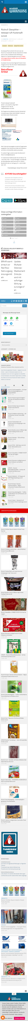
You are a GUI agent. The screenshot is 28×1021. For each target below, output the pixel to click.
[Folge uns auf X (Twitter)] (19, 301)
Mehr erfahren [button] (18, 1014)
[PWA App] (12, 301)
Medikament (10, 45)
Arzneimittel (4, 25)
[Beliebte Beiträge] (14, 385)
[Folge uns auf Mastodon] (14, 301)
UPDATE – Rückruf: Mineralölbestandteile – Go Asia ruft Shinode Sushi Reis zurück (16, 469)
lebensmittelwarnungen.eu (7, 872)
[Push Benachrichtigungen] (3, 1018)
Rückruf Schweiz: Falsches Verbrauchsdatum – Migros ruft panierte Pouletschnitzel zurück (16, 485)
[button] (7, 218)
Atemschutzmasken (6, 950)
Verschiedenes (4, 951)
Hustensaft (4, 45)
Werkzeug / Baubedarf (14, 951)
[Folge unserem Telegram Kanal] (26, 301)
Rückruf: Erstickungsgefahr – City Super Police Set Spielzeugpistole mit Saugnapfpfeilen (17, 391)
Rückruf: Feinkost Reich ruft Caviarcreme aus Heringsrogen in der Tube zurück (17, 423)
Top (9, 976)
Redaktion (5, 39)
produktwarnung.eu (5, 861)
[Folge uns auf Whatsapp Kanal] (23, 301)
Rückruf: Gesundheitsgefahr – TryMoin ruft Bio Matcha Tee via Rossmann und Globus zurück (17, 493)
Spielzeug (3, 925)
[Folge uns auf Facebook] (16, 301)
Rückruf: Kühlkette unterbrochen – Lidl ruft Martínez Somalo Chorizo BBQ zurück (17, 415)
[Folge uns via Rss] (21, 301)
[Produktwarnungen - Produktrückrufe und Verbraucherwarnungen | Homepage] (14, 9)
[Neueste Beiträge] (5, 385)
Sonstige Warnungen (16, 950)
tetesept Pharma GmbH (18, 45)
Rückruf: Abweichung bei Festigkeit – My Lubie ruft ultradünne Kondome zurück (16, 399)
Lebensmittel (4, 898)
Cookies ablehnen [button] (7, 1018)
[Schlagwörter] (22, 385)
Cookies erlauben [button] (19, 1018)
